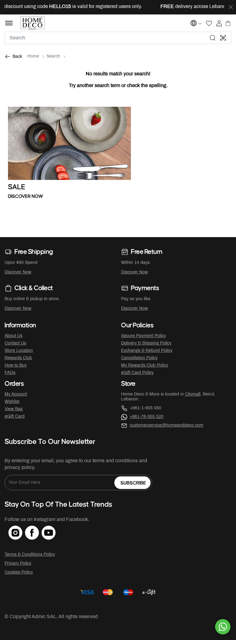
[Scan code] (223, 38)
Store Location (19, 351)
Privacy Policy (18, 564)
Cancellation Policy (139, 358)
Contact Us (15, 343)
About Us (13, 336)
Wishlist (12, 402)
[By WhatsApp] (222, 626)
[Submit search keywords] (212, 38)
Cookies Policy (19, 572)
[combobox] (118, 38)
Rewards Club (18, 358)
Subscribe (133, 483)
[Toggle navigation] (9, 23)
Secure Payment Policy (143, 336)
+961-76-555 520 (146, 417)
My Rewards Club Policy (144, 366)
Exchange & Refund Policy (146, 351)
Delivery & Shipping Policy (146, 343)
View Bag (14, 409)
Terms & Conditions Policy (30, 555)
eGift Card (15, 417)
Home (33, 56)
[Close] (231, 7)
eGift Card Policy (137, 373)
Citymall (192, 394)
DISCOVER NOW (25, 196)
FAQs (10, 373)
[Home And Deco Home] (33, 23)
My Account (16, 394)
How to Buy (16, 366)
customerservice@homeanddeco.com (166, 425)
